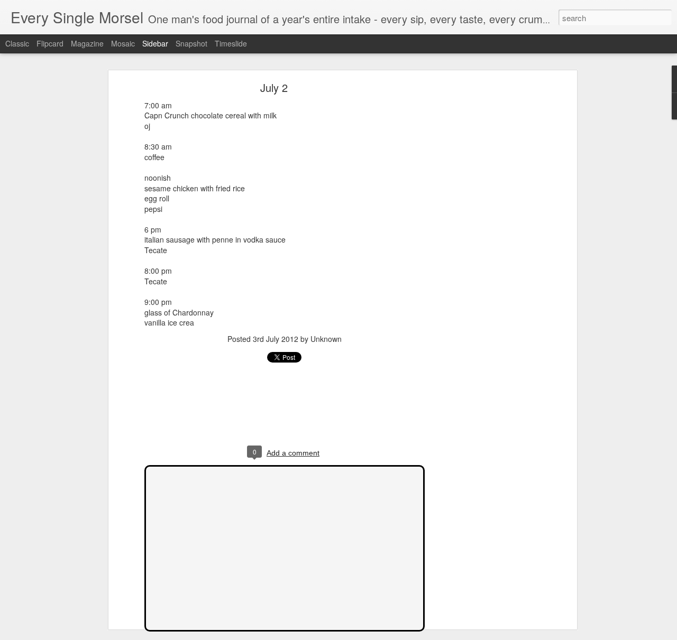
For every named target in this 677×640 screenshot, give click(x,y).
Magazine (87, 43)
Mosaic (123, 43)
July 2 (274, 87)
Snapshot (191, 43)
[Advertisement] (483, 251)
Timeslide (231, 43)
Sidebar (155, 43)
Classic (17, 43)
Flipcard (49, 43)
